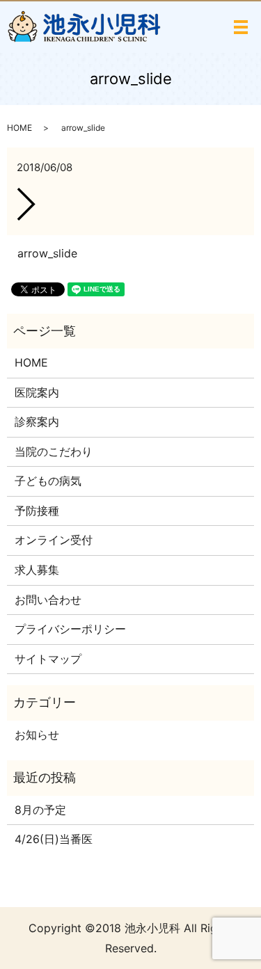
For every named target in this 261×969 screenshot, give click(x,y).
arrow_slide (47, 253)
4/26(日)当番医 (54, 839)
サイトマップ (48, 659)
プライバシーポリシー (70, 629)
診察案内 (37, 422)
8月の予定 (40, 810)
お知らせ (37, 735)
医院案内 (37, 392)
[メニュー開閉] (241, 27)
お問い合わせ (48, 600)
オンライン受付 (54, 540)
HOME (19, 127)
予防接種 (37, 511)
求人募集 (37, 570)
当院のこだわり (54, 451)
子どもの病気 (48, 481)
